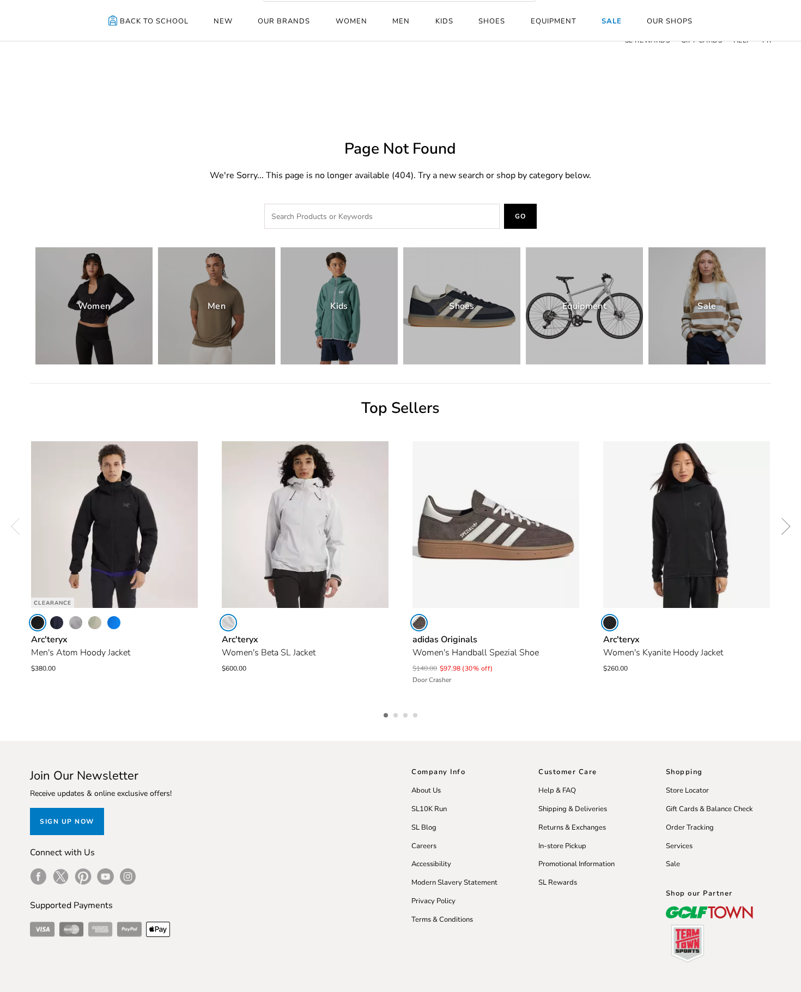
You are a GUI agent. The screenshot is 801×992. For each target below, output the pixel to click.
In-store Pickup (562, 846)
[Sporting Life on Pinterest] (83, 876)
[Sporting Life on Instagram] (127, 876)
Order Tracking (690, 827)
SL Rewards (557, 882)
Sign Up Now (67, 821)
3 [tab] (406, 713)
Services (679, 846)
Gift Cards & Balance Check (709, 809)
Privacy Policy (433, 901)
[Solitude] (228, 622)
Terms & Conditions (442, 919)
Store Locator (687, 790)
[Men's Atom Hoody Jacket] (114, 524)
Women (351, 21)
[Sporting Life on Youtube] (105, 876)
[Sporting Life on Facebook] (38, 876)
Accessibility (431, 864)
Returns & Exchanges (572, 827)
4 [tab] (416, 713)
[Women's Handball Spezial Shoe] (495, 524)
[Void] (75, 622)
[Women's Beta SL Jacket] (305, 524)
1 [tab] (387, 713)
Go (520, 216)
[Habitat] (95, 622)
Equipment (554, 21)
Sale (612, 21)
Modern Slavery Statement (454, 882)
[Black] (37, 622)
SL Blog (423, 827)
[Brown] (419, 622)
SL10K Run (429, 809)
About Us (426, 790)
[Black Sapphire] (56, 622)
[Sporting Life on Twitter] (60, 876)
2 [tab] (396, 713)
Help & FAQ (557, 790)
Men (401, 21)
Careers (423, 846)
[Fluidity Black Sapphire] (114, 622)
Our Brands (284, 21)
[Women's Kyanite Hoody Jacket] (686, 524)
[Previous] (19, 526)
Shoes (491, 21)
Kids (444, 21)
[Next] (782, 526)
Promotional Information (576, 864)
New (223, 21)
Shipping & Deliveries (572, 809)
